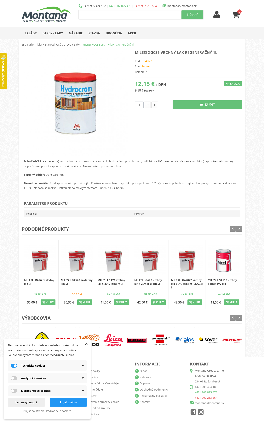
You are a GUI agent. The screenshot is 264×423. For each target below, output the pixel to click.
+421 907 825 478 (120, 6)
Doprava (145, 383)
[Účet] (216, 15)
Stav (137, 66)
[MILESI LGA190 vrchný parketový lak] (224, 260)
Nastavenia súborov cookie (102, 402)
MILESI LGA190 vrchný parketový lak (222, 282)
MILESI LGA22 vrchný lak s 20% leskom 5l (148, 282)
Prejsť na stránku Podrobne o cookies (47, 411)
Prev (233, 229)
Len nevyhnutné (26, 402)
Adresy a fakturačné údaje (102, 383)
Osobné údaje (94, 389)
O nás (143, 371)
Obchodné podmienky (154, 389)
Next (239, 229)
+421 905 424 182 (94, 6)
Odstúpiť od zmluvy (97, 408)
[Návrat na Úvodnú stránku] (23, 44)
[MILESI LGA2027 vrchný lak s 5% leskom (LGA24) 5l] (187, 260)
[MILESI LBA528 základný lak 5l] (77, 260)
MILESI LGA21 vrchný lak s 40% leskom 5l (111, 282)
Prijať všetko (68, 402)
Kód (137, 61)
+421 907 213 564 (145, 6)
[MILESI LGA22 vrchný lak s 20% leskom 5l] (150, 260)
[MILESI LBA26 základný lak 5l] (40, 260)
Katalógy (145, 377)
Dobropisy (91, 377)
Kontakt (145, 402)
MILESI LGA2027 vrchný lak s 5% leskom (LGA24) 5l (187, 283)
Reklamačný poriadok (153, 396)
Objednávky (92, 371)
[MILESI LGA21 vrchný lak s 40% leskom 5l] (113, 260)
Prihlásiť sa (92, 414)
